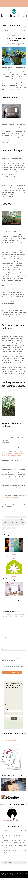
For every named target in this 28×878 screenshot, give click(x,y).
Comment (4, 620)
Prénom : (6, 709)
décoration (21, 519)
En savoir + (16, 6)
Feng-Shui (14, 598)
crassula (15, 519)
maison (4, 527)
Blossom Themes (16, 874)
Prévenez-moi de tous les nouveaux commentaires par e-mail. (11, 659)
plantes (9, 527)
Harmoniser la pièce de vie (14, 601)
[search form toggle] (25, 26)
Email (3, 642)
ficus (3, 525)
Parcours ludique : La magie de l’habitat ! (11, 835)
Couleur (8, 598)
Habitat (14, 35)
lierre (22, 525)
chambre (4, 519)
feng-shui (23, 522)
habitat (12, 525)
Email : (6, 713)
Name (3, 634)
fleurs (8, 525)
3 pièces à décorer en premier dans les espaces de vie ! (14, 579)
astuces (17, 516)
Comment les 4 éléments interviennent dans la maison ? (14, 557)
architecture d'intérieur (9, 516)
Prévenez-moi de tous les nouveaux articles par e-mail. (13, 667)
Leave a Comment (15, 44)
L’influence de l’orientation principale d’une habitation (14, 850)
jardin (17, 525)
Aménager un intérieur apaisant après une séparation (14, 845)
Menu (4, 25)
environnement (11, 522)
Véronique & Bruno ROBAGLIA (9, 43)
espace (17, 522)
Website (4, 649)
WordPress (13, 876)
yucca (14, 527)
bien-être (23, 516)
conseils (9, 519)
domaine (4, 522)
